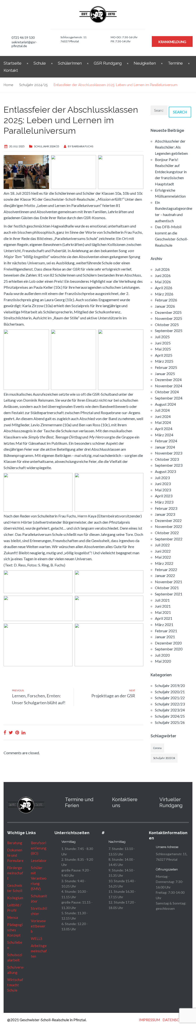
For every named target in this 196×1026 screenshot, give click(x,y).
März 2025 (164, 361)
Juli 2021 (162, 600)
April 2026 (163, 287)
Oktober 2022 (167, 532)
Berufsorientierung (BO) (38, 848)
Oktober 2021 (167, 587)
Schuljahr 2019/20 (170, 685)
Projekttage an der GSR (113, 695)
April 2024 (163, 428)
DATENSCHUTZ (176, 1020)
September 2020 (168, 649)
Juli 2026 (162, 269)
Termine (175, 63)
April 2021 (163, 618)
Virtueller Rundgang (171, 802)
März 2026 (164, 294)
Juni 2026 (163, 275)
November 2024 (168, 385)
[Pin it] (17, 732)
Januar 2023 (165, 514)
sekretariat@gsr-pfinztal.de (24, 44)
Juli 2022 (162, 545)
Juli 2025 (162, 336)
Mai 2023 (163, 490)
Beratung (14, 843)
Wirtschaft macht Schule (15, 984)
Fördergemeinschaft (15, 872)
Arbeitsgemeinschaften (39, 950)
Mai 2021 (163, 612)
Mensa (12, 917)
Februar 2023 (166, 508)
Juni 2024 (163, 416)
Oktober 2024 (167, 391)
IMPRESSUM (149, 1020)
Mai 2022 (163, 557)
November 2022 (168, 526)
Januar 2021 (165, 636)
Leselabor (39, 860)
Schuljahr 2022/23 (170, 704)
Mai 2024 (163, 422)
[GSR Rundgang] (151, 799)
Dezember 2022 (168, 520)
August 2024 (165, 404)
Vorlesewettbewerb (38, 926)
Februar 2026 (166, 300)
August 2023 (165, 471)
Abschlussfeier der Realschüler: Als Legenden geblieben (171, 147)
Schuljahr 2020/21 (170, 691)
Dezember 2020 (168, 643)
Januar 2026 (165, 306)
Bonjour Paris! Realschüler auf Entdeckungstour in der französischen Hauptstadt (171, 171)
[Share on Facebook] (5, 732)
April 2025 (163, 355)
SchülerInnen (70, 63)
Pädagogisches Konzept (15, 929)
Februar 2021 (166, 630)
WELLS (36, 938)
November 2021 (168, 581)
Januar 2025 (165, 373)
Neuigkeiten (145, 63)
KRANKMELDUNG (172, 42)
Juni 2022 (163, 551)
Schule (39, 63)
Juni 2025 (163, 343)
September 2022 (168, 539)
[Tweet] (11, 732)
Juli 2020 (162, 655)
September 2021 (168, 594)
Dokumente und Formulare (15, 855)
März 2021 (164, 624)
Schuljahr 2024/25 (46, 146)
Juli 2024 (162, 410)
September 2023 (168, 465)
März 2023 (164, 502)
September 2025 (168, 330)
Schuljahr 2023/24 (170, 710)
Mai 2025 (163, 349)
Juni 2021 (163, 606)
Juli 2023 (162, 477)
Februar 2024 (166, 440)
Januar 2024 (165, 447)
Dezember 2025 (168, 312)
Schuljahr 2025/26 (170, 722)
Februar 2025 (166, 367)
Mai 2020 (163, 661)
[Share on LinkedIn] (23, 732)
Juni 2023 (163, 483)
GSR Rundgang (108, 63)
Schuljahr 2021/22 (170, 697)
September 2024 (168, 398)
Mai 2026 (163, 281)
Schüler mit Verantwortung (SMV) (38, 878)
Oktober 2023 (167, 459)
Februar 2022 (166, 569)
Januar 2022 (165, 575)
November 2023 (168, 453)
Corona (157, 747)
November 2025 (168, 318)
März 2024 (164, 435)
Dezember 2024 (168, 379)
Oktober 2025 (167, 324)
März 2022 (164, 563)
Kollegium (15, 898)
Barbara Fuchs (82, 146)
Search (180, 112)
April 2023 (163, 496)
